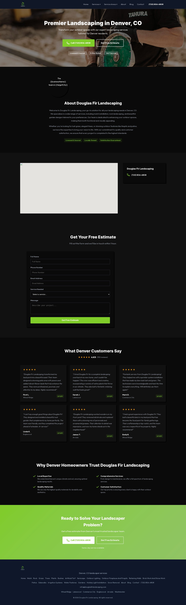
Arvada (110, 592)
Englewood (101, 592)
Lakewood (77, 592)
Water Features (70, 582)
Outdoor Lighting (93, 578)
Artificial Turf (70, 578)
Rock (35, 578)
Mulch (29, 578)
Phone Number (36, 267)
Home (85, 4)
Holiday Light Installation (96, 582)
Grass (41, 578)
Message (34, 300)
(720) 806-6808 (156, 4)
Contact (140, 4)
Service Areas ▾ (110, 4)
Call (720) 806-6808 (80, 43)
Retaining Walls (135, 578)
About (123, 4)
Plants (53, 578)
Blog (131, 4)
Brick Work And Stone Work (154, 578)
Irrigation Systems (55, 582)
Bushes (61, 578)
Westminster (120, 592)
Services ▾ (96, 4)
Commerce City (89, 592)
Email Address (36, 278)
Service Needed (37, 289)
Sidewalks (42, 582)
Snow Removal (114, 582)
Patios (34, 582)
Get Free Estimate (110, 43)
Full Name (34, 257)
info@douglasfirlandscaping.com (93, 587)
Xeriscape (81, 578)
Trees (47, 578)
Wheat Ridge (66, 592)
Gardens (81, 582)
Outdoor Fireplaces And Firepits (115, 578)
